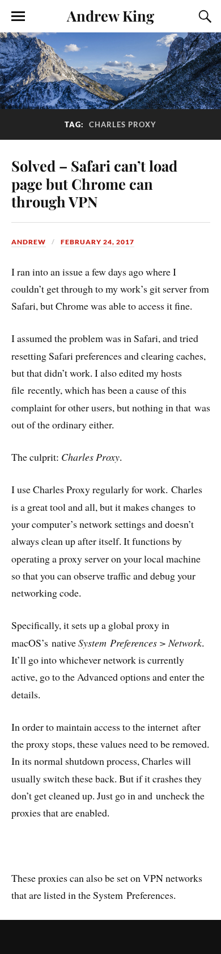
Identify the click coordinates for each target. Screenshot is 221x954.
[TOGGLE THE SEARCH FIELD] (203, 16)
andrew (28, 242)
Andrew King (110, 15)
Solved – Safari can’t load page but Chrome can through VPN (94, 183)
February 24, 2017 (97, 242)
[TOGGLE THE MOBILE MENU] (18, 16)
